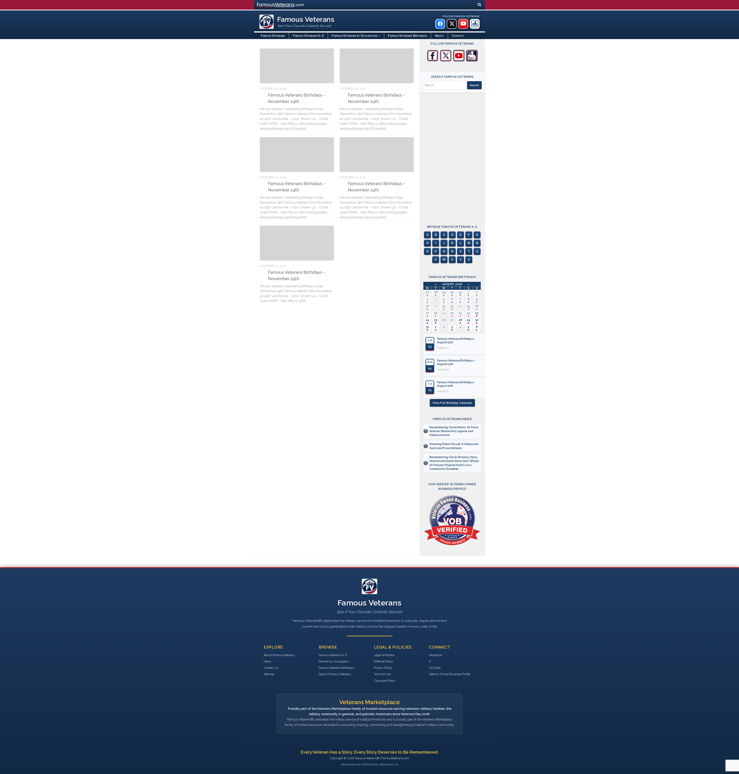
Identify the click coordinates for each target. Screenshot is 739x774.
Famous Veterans (273, 36)
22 (468, 313)
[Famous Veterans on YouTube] (463, 24)
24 (427, 320)
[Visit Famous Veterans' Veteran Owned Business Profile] (472, 60)
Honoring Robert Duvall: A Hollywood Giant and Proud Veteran (453, 446)
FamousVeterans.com (280, 5)
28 (435, 292)
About (439, 36)
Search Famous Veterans (335, 674)
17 (427, 313)
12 (444, 306)
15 (468, 306)
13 (452, 306)
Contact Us (271, 668)
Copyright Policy (385, 680)
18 (435, 313)
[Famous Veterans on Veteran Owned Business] (475, 24)
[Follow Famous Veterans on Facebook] (432, 60)
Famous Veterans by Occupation (354, 36)
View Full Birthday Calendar (452, 403)
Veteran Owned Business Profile (449, 674)
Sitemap (269, 674)
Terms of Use (382, 674)
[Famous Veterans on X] (451, 24)
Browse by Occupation (334, 661)
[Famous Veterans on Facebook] (440, 24)
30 (452, 292)
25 (435, 320)
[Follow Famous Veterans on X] (445, 60)
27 (427, 292)
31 (460, 292)
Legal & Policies (384, 655)
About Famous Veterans (279, 655)
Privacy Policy (383, 668)
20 (452, 313)
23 (476, 313)
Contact (458, 36)
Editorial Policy (383, 661)
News (267, 661)
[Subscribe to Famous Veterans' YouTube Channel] (459, 60)
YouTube (435, 668)
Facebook (435, 655)
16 (476, 306)
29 (444, 292)
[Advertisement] (452, 155)
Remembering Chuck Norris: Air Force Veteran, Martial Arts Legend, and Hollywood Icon (453, 431)
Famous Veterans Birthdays (407, 36)
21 (460, 313)
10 (427, 306)
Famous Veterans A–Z (308, 36)
